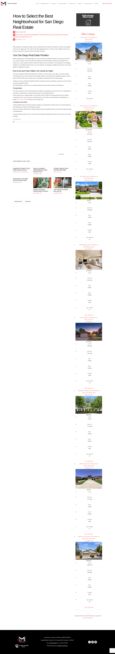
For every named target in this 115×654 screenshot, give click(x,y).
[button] (107, 3)
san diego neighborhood (31, 34)
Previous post (18, 201)
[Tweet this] (65, 154)
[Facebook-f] (89, 642)
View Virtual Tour (89, 315)
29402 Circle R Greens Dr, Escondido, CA (89, 536)
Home (37, 3)
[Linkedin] (95, 642)
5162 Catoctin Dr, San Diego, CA (88, 317)
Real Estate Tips (21, 32)
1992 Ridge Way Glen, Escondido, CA (88, 244)
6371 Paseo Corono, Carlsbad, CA (89, 105)
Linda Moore (16, 172)
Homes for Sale (58, 172)
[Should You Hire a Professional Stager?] (42, 182)
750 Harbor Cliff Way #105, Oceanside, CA (89, 390)
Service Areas (87, 3)
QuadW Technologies (62, 645)
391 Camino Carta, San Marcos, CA (89, 176)
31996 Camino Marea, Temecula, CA (88, 463)
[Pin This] (69, 154)
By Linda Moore (17, 119)
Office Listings (88, 34)
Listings (53, 3)
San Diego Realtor (22, 99)
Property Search (45, 3)
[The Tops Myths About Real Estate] (63, 182)
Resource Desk (62, 3)
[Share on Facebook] (67, 154)
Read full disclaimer (88, 618)
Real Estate (19, 34)
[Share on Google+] (71, 154)
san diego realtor (25, 37)
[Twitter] (92, 642)
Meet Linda (72, 3)
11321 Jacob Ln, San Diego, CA (89, 37)
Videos (79, 3)
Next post (28, 201)
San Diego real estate (47, 34)
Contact (96, 3)
